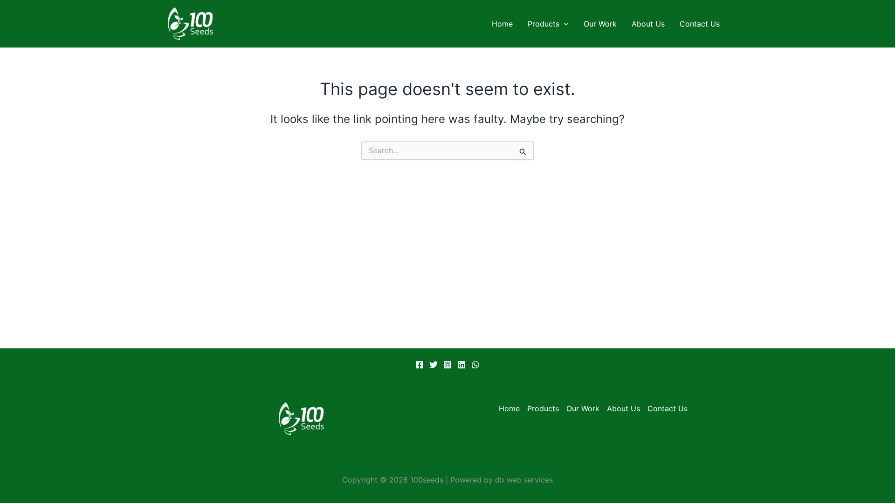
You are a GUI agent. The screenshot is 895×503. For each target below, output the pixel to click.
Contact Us (700, 23)
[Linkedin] (461, 364)
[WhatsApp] (475, 364)
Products (543, 23)
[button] (564, 23)
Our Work (600, 23)
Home (502, 23)
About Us (648, 23)
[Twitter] (433, 364)
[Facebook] (419, 364)
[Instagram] (447, 364)
